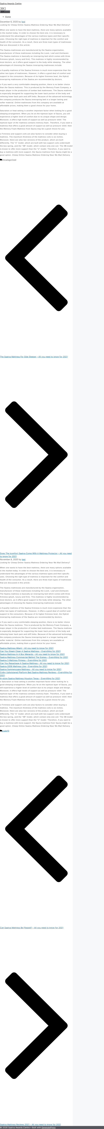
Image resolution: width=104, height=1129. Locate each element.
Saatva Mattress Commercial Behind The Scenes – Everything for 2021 (34, 657)
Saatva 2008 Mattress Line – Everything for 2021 (23, 666)
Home (8, 16)
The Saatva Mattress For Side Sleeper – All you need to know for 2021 (34, 356)
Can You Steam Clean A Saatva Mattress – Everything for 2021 (30, 651)
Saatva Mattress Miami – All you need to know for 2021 (26, 648)
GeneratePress (49, 1127)
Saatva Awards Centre (10, 3)
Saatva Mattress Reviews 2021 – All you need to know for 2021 (30, 1124)
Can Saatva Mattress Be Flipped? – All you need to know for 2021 (31, 927)
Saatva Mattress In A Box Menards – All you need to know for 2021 (32, 654)
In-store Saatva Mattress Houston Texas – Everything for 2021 (30, 678)
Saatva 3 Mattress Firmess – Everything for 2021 (23, 660)
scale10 (5, 731)
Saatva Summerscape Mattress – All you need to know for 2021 (30, 669)
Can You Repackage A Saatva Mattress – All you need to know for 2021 (34, 663)
